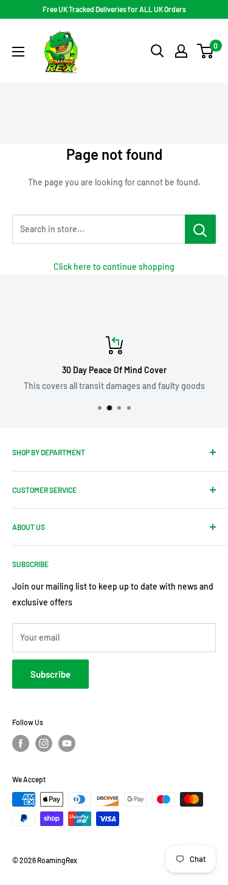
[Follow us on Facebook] (20, 743)
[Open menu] (18, 52)
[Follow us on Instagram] (43, 743)
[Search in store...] (200, 229)
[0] (205, 51)
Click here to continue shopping (114, 266)
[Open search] (157, 51)
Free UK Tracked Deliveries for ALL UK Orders (114, 9)
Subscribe (50, 674)
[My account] (181, 51)
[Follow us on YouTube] (66, 743)
